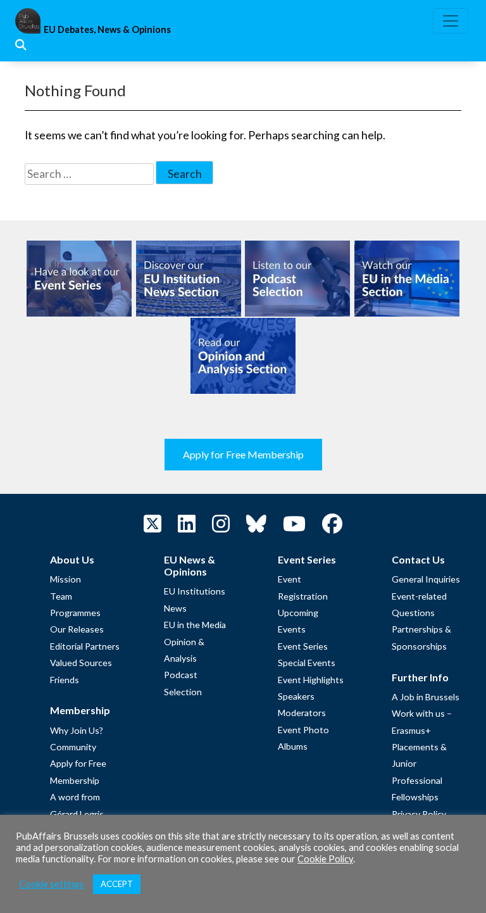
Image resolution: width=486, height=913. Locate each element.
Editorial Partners (85, 646)
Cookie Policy (325, 858)
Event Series (303, 646)
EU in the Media (195, 624)
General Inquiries (426, 579)
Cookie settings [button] (51, 884)
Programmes (75, 612)
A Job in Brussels (425, 696)
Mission (65, 579)
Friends (64, 679)
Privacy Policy (419, 814)
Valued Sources (81, 662)
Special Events (306, 662)
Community (73, 746)
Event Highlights (311, 679)
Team (61, 596)
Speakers (296, 696)
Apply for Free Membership (243, 454)
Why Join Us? (76, 730)
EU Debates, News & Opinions (107, 29)
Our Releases (77, 629)
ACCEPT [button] (117, 884)
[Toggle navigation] (450, 21)
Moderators (302, 712)
